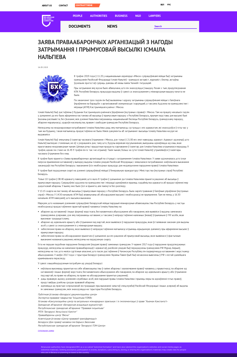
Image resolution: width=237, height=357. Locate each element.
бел (162, 4)
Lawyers (155, 16)
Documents (79, 26)
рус (169, 4)
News (112, 26)
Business (121, 16)
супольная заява (46, 330)
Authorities (98, 16)
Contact (63, 5)
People (77, 16)
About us (47, 5)
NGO (138, 16)
